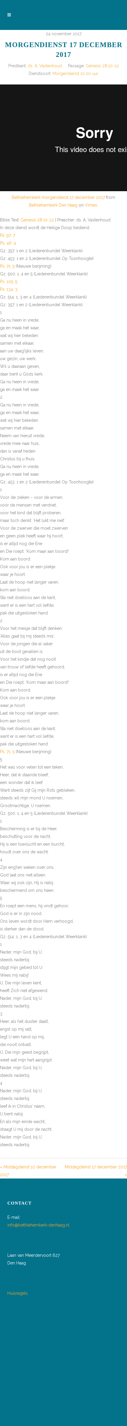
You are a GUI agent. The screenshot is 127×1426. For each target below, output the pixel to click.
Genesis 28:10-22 (102, 65)
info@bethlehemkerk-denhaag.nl (38, 1225)
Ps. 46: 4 (8, 243)
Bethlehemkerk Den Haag (53, 205)
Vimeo (91, 205)
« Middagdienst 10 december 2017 (28, 1171)
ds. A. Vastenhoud (45, 65)
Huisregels (17, 1293)
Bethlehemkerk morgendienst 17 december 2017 (58, 197)
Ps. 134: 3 (8, 289)
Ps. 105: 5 (8, 281)
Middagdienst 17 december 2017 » (96, 1171)
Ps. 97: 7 (7, 235)
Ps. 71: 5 (7, 266)
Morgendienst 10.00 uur (75, 73)
